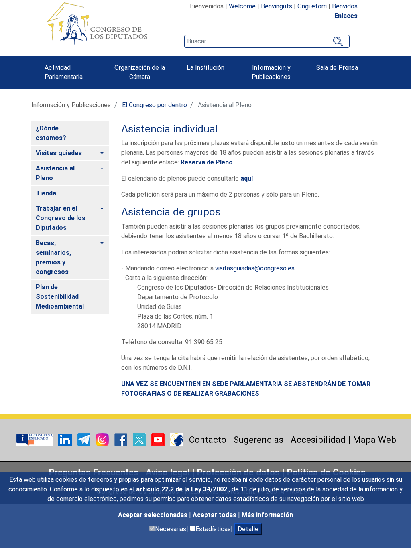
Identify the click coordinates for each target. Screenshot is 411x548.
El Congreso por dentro (154, 105)
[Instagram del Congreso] (103, 439)
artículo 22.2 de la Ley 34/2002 (182, 489)
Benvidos (345, 6)
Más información (267, 515)
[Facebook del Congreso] (121, 439)
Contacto (207, 439)
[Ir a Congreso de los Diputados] (97, 23)
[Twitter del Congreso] (140, 439)
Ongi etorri (312, 6)
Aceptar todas (215, 515)
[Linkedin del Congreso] (65, 439)
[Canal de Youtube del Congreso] (158, 439)
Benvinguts (276, 6)
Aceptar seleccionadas (153, 515)
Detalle (248, 529)
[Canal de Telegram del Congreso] (84, 439)
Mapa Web (374, 439)
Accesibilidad (318, 439)
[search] (267, 41)
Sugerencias (258, 439)
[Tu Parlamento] (35, 439)
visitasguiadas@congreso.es (255, 268)
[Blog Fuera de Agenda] (176, 439)
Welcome (242, 6)
